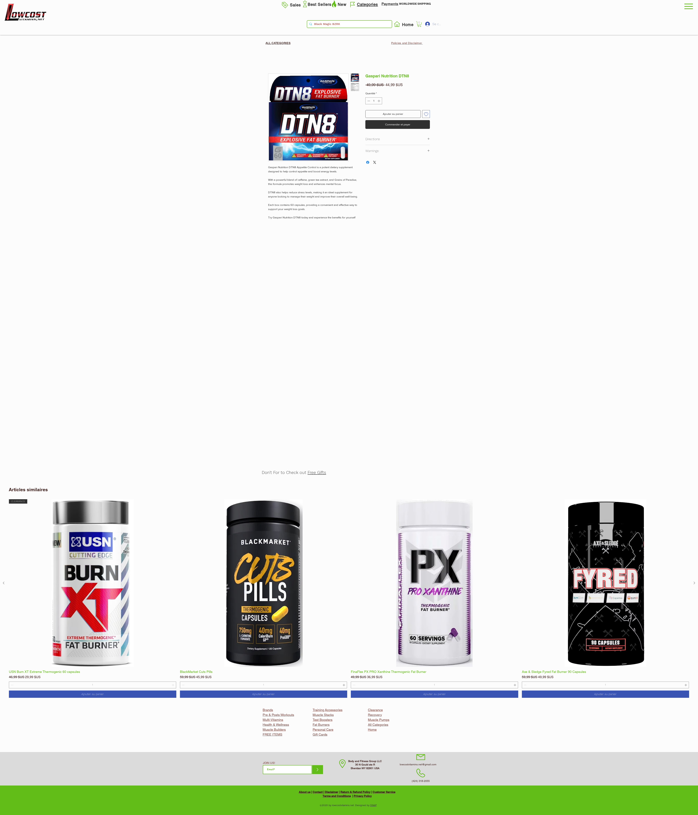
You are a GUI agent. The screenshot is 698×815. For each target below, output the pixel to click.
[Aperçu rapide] (263, 583)
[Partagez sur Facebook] (368, 162)
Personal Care (323, 729)
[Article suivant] (694, 583)
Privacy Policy (363, 796)
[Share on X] (374, 162)
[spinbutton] (92, 685)
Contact (318, 792)
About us (304, 792)
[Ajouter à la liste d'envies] (426, 114)
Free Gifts (317, 472)
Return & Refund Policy (355, 792)
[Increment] (173, 685)
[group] (349, 598)
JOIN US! (269, 762)
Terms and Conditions (337, 796)
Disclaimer (331, 792)
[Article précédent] (3, 583)
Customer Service (384, 792)
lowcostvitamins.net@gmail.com (418, 764)
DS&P (373, 805)
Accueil (273, 60)
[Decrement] (11, 685)
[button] (688, 6)
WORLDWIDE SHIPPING (415, 3)
